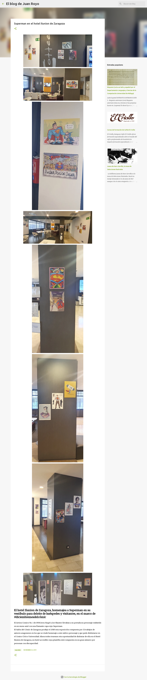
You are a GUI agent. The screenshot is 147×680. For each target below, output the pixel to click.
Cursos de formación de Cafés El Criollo (121, 130)
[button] (15, 28)
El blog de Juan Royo (22, 4)
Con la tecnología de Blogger (74, 677)
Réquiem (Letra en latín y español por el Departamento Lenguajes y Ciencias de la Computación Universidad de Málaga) (121, 90)
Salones (18, 650)
